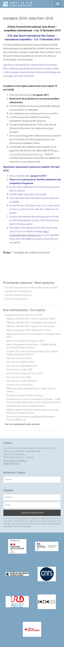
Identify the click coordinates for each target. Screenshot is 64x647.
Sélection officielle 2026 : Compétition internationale (31, 322)
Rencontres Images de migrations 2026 (25, 341)
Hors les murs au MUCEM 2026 (21, 381)
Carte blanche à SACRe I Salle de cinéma (25, 406)
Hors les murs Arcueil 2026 (19, 385)
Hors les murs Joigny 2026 (19, 369)
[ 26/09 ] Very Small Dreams (18, 291)
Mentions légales (11, 463)
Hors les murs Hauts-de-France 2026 (24, 373)
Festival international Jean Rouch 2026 (23, 315)
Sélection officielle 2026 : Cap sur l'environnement (30, 326)
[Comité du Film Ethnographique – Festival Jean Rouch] (18, 4)
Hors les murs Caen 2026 (18, 377)
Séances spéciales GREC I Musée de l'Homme (28, 330)
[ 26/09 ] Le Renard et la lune (18, 295)
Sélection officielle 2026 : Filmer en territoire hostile (30, 318)
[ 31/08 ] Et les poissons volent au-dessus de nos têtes (31, 287)
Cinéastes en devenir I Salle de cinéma (24, 395)
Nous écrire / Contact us (15, 460)
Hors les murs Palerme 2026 (20, 362)
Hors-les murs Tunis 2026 (19, 358)
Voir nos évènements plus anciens (22, 424)
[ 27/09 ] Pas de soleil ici (16, 299)
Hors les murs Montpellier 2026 (21, 366)
